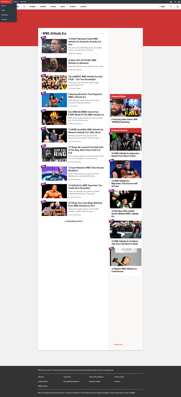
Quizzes (23, 2)
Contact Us (67, 377)
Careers (117, 381)
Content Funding (94, 381)
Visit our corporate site (105, 370)
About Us (41, 377)
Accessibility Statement (71, 381)
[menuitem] (6, 2)
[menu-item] (17, 6)
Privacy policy (119, 377)
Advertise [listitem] (4, 15)
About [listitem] (3, 6)
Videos (16, 2)
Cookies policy (43, 381)
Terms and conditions (96, 377)
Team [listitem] (3, 10)
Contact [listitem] (4, 19)
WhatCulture (118, 345)
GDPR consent (43, 386)
